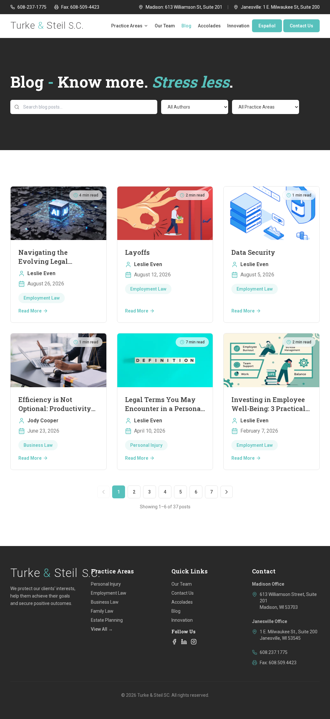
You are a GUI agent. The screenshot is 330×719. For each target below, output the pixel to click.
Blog (186, 25)
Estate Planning (107, 620)
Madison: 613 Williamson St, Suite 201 (184, 7)
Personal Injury (106, 584)
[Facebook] (174, 642)
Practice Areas (126, 25)
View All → (102, 629)
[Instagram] (194, 642)
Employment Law (108, 593)
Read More (30, 310)
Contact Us (301, 25)
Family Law (102, 611)
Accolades (209, 25)
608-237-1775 (31, 7)
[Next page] (226, 492)
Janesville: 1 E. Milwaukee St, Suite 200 (280, 7)
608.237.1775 (273, 652)
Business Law (105, 602)
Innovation (238, 25)
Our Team (165, 25)
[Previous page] (103, 492)
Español (267, 25)
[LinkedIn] (184, 642)
